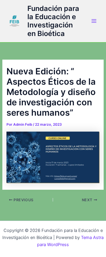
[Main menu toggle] (94, 21)
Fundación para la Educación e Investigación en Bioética (53, 21)
